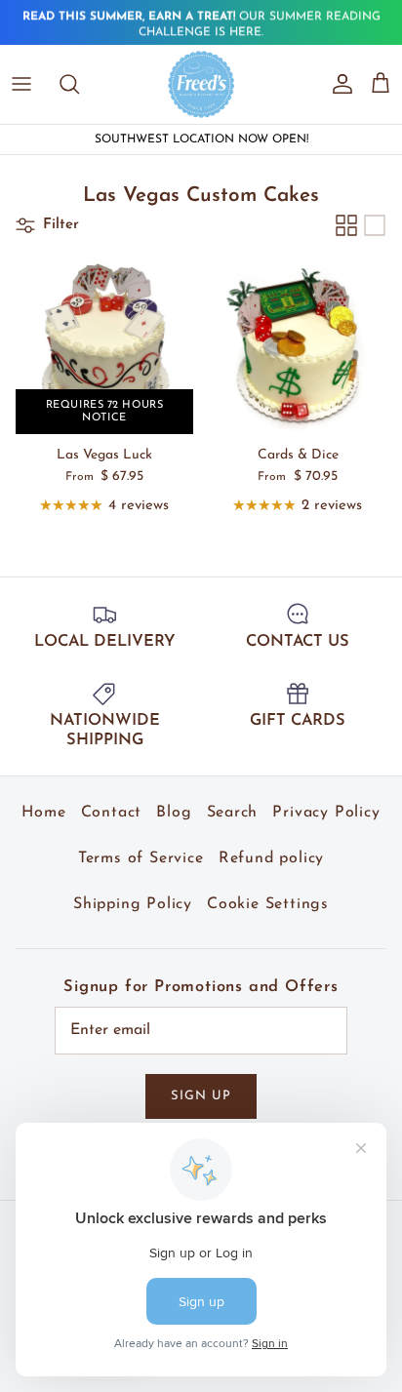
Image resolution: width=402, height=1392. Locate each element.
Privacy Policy (326, 812)
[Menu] (21, 83)
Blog (173, 812)
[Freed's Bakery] (201, 84)
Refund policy (271, 858)
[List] (374, 225)
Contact (111, 812)
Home (43, 812)
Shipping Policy (132, 904)
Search (233, 812)
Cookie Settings (268, 904)
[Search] (79, 83)
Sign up (201, 1096)
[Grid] (346, 225)
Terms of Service (141, 858)
